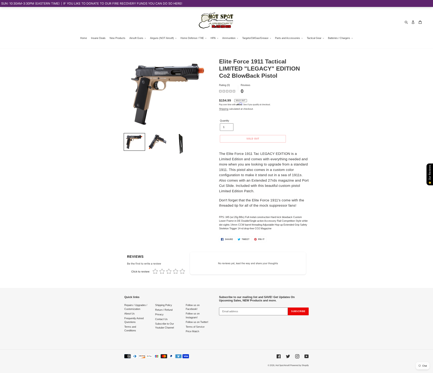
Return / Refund (164, 309)
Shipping (223, 108)
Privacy (159, 314)
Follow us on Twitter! (197, 322)
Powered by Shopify (299, 365)
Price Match (192, 331)
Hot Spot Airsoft (283, 365)
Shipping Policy (163, 305)
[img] (227, 91)
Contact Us (161, 319)
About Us (129, 313)
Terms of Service (195, 326)
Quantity (224, 120)
